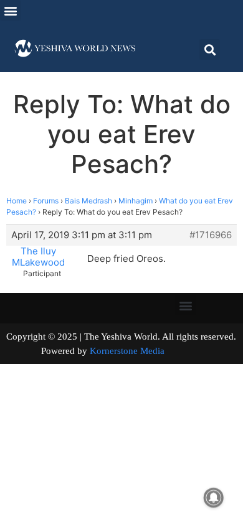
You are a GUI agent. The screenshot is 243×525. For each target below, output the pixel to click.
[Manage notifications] (214, 498)
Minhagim (135, 200)
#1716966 (210, 235)
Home (16, 200)
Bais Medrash (88, 200)
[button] (10, 10)
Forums (46, 200)
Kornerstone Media (127, 351)
